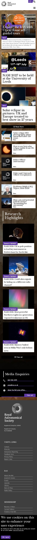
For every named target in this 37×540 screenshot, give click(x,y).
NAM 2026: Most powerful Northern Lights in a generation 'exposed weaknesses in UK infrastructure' (18, 316)
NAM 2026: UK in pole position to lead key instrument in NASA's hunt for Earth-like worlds (17, 250)
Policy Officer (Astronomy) (19, 161)
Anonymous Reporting (11, 452)
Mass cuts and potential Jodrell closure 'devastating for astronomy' (23, 202)
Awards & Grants (9, 478)
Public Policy (8, 490)
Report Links (8, 459)
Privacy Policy (8, 457)
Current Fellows (9, 509)
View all (20, 357)
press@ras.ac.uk (13, 385)
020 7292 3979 (12, 380)
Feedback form (9, 454)
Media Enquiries (17, 374)
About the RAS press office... (17, 390)
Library (6, 485)
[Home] (8, 4)
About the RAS (8, 475)
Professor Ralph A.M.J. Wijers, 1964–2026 (23, 187)
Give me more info (18, 530)
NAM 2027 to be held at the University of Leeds (18, 78)
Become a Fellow (9, 507)
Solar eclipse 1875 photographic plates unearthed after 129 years (22, 135)
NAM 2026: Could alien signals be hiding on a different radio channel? (17, 282)
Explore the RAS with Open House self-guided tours (18, 30)
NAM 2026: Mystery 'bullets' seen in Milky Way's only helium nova (18, 348)
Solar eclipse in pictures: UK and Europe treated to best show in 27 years (18, 114)
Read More (20, 127)
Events (6, 480)
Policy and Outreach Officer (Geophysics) (22, 174)
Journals (6, 483)
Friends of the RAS (10, 512)
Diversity (7, 449)
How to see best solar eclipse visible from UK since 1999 (23, 148)
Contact (6, 447)
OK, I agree (5, 537)
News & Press (8, 488)
